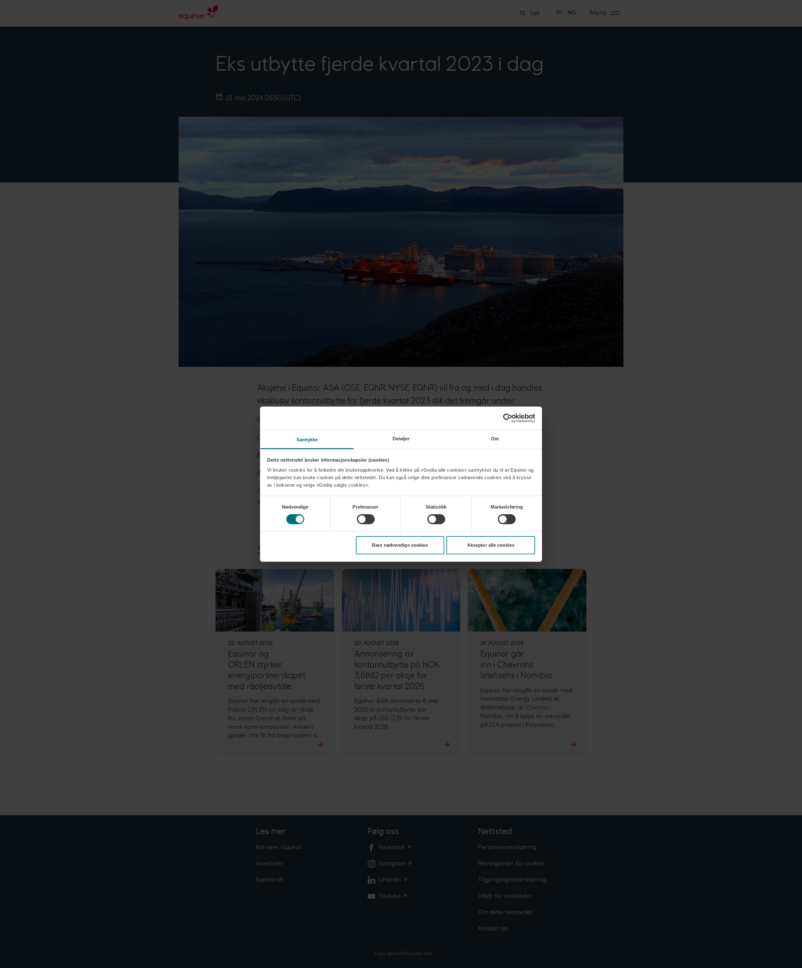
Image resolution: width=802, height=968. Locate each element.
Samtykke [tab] (307, 439)
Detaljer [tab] (401, 438)
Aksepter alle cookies (490, 545)
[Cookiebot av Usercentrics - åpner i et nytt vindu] (507, 418)
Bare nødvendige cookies (400, 545)
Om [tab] (495, 438)
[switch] (366, 519)
